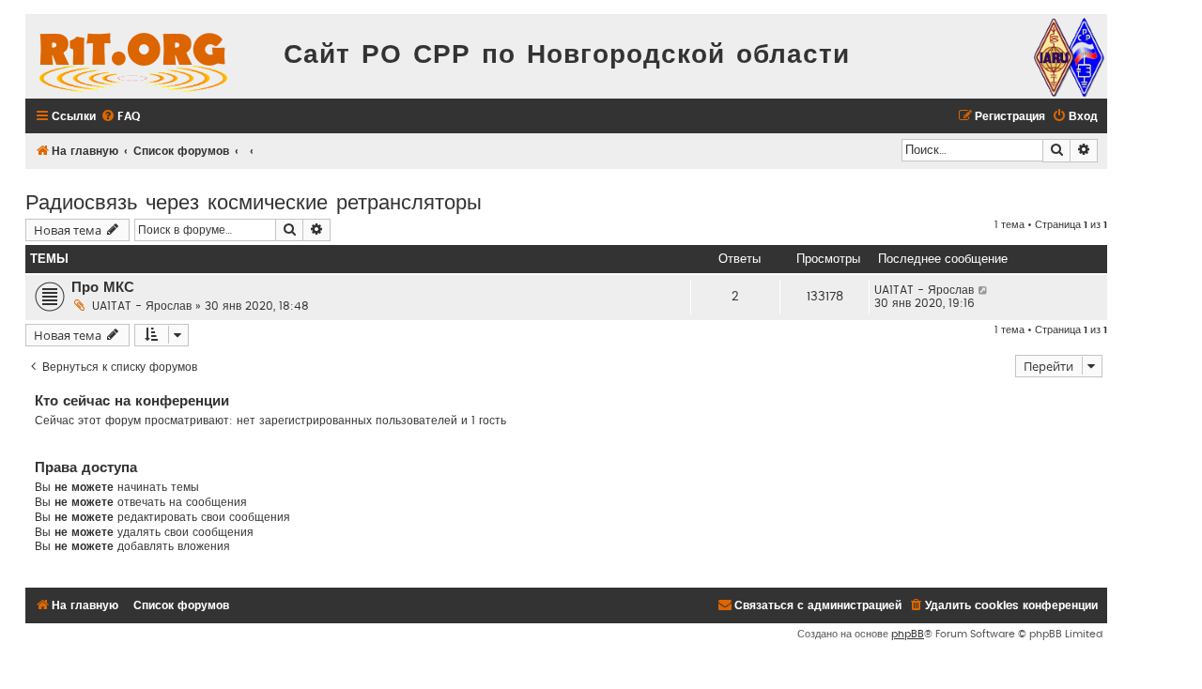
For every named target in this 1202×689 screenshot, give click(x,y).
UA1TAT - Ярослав (142, 306)
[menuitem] (120, 117)
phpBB (907, 634)
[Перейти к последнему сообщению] (984, 290)
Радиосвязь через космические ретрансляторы (253, 200)
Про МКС (102, 288)
